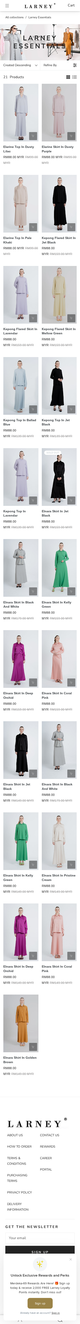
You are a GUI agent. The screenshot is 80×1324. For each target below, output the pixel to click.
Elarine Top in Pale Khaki (17, 240)
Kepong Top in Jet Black (56, 422)
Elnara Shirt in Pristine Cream (59, 878)
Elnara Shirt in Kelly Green (18, 878)
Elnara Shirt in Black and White (57, 787)
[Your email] (40, 1238)
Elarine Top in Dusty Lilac (18, 149)
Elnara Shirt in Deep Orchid (18, 969)
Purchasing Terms (17, 1178)
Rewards (47, 1146)
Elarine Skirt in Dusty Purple (58, 149)
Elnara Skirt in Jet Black (55, 513)
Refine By (50, 65)
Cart (71, 5)
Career (46, 1158)
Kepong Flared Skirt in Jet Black (59, 240)
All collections (14, 17)
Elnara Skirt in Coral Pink (57, 695)
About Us (15, 1135)
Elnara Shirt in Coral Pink (57, 969)
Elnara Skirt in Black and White (18, 605)
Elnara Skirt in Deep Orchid (18, 695)
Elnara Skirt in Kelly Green (56, 605)
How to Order (19, 1146)
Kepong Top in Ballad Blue (19, 422)
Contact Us (49, 1135)
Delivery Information (17, 1207)
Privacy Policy (19, 1192)
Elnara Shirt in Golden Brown (20, 1060)
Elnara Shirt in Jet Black (16, 787)
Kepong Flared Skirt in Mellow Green (59, 331)
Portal (46, 1169)
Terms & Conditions (16, 1161)
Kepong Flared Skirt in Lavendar (20, 331)
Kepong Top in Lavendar (14, 513)
